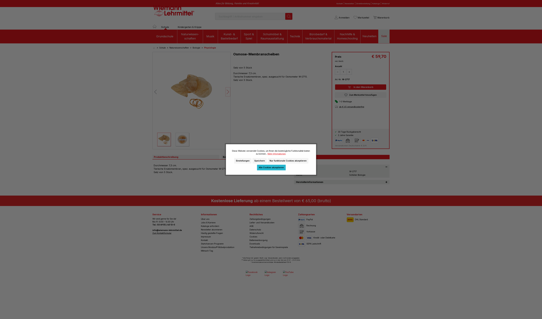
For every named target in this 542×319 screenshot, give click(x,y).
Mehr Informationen (277, 154)
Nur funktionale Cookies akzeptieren (288, 161)
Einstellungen (243, 161)
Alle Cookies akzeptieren (271, 167)
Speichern (259, 161)
